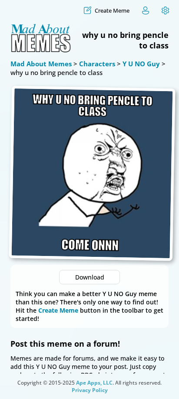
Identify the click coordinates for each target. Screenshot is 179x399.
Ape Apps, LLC (94, 382)
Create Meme (58, 310)
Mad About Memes (41, 63)
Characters (97, 63)
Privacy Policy (90, 390)
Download (89, 277)
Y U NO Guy (141, 63)
